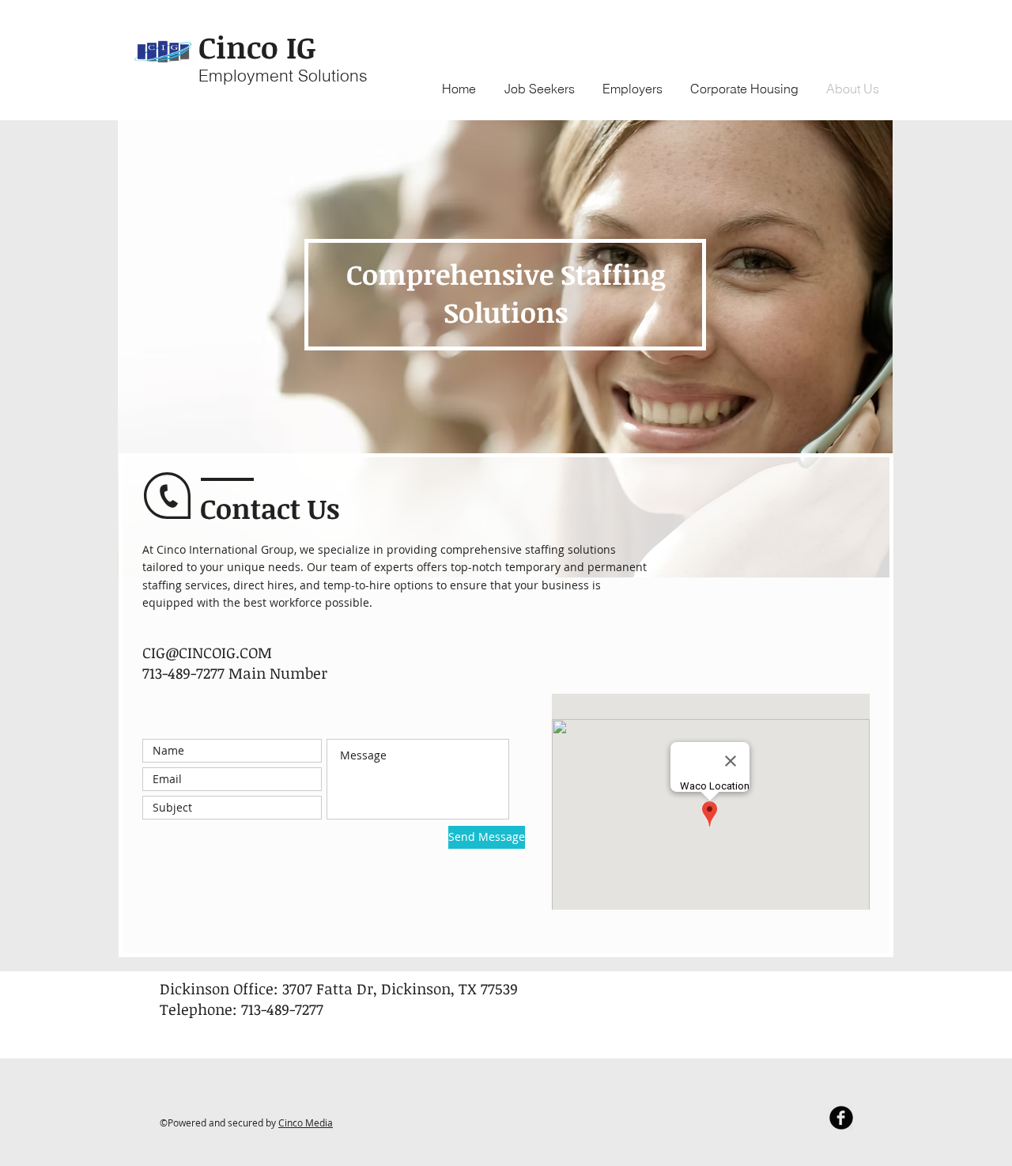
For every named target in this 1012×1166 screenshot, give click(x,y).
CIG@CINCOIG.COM (207, 652)
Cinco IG (257, 46)
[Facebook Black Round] (841, 1118)
